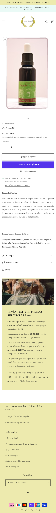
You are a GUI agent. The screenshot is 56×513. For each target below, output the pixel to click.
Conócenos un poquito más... (18, 422)
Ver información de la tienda (17, 185)
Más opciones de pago (28, 171)
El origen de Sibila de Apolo (17, 416)
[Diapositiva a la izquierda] (22, 119)
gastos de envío (22, 137)
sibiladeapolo (24, 510)
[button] (3, 22)
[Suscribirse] (47, 482)
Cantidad (5, 141)
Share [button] (7, 269)
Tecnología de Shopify (34, 510)
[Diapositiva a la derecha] (34, 119)
